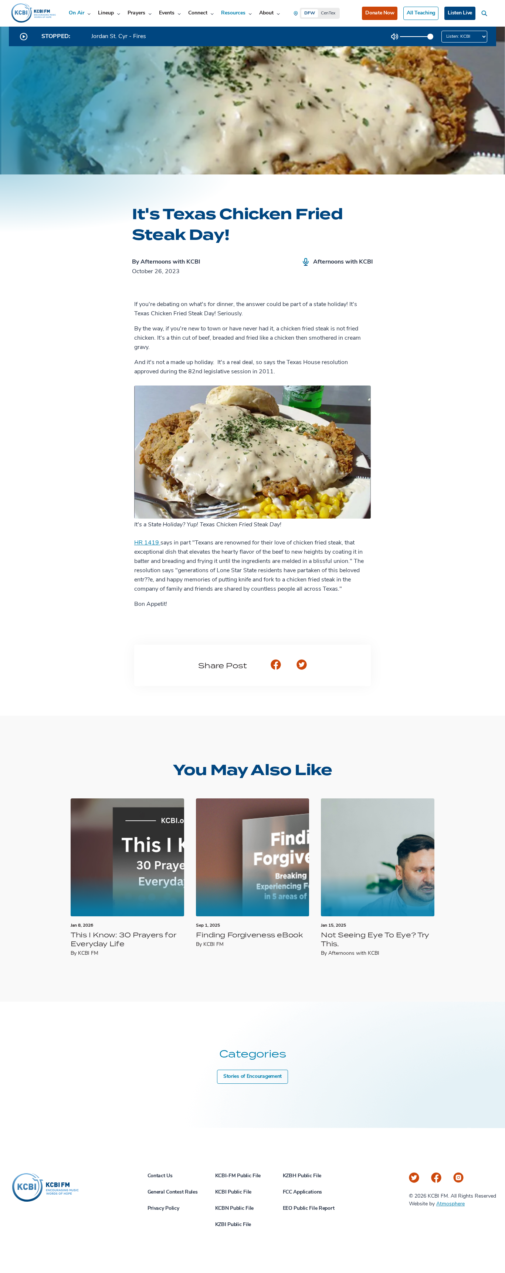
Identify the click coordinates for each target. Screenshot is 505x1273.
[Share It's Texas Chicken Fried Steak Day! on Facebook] (276, 665)
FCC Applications (302, 1192)
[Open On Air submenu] (89, 13)
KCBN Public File (234, 1208)
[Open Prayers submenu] (150, 13)
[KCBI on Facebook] (436, 1177)
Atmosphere (450, 1204)
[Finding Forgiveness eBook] (252, 857)
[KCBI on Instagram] (458, 1177)
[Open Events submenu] (179, 13)
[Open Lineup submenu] (118, 13)
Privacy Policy (163, 1208)
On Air (76, 13)
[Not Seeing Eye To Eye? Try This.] (377, 857)
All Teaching (421, 13)
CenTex (328, 13)
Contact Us (160, 1176)
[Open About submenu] (278, 13)
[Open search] (485, 13)
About (266, 13)
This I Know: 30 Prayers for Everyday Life (123, 939)
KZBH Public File (302, 1176)
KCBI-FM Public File (238, 1176)
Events (166, 13)
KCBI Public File (233, 1192)
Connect (197, 13)
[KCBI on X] (414, 1177)
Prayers (136, 13)
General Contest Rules (173, 1192)
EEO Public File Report (309, 1208)
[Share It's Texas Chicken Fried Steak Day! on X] (301, 665)
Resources (233, 13)
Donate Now (379, 13)
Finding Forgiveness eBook (249, 934)
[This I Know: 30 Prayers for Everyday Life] (127, 857)
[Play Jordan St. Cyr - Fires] (24, 37)
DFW (309, 13)
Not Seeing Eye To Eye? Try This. (375, 939)
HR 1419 (147, 543)
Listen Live (460, 13)
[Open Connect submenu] (212, 13)
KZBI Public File (233, 1225)
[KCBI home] (33, 13)
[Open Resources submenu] (250, 13)
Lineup (106, 13)
